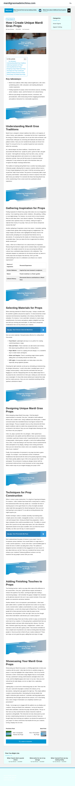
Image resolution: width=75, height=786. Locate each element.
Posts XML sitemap (9, 779)
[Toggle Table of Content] (24, 59)
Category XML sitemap (10, 777)
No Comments (26, 29)
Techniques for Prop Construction (15, 70)
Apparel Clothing (57, 27)
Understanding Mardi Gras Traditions (16, 63)
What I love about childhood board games (41, 10)
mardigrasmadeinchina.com (19, 3)
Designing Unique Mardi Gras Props (16, 68)
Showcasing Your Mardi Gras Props (16, 74)
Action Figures (57, 23)
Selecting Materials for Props (14, 66)
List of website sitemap (10, 775)
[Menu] (70, 3)
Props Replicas (10, 19)
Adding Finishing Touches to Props (16, 72)
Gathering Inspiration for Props (15, 65)
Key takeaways (12, 61)
